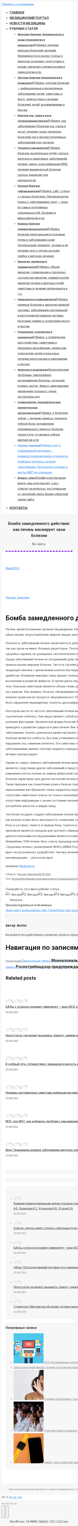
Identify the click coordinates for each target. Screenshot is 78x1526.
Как (61, 878)
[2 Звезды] (29, 894)
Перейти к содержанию (18, 4)
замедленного (50, 878)
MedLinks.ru (27, 866)
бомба (26, 878)
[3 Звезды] (46, 894)
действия (35, 878)
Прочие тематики (17, 597)
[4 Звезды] (62, 894)
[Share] (7, 1503)
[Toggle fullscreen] (11, 1503)
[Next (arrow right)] (7, 1511)
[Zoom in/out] (15, 1503)
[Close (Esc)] (3, 1503)
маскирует (69, 878)
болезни (17, 878)
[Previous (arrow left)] (3, 1511)
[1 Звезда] (13, 894)
